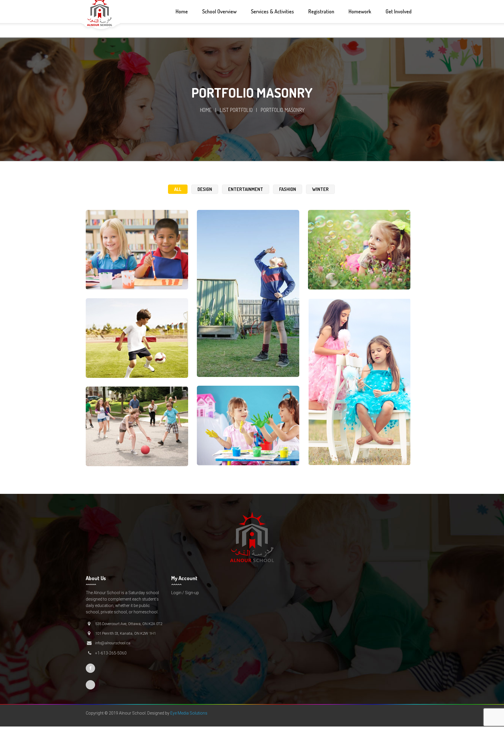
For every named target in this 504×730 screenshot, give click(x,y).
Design (204, 189)
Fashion (287, 189)
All (177, 189)
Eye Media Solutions (188, 713)
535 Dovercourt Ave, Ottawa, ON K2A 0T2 (128, 624)
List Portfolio (236, 110)
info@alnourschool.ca (112, 643)
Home (206, 110)
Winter (320, 189)
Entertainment (245, 189)
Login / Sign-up (185, 592)
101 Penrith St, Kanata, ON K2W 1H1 (125, 633)
